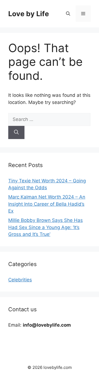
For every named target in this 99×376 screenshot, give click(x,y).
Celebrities (20, 279)
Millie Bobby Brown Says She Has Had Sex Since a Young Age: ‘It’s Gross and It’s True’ (45, 227)
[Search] (16, 132)
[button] (68, 13)
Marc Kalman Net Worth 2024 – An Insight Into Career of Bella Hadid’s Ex (46, 204)
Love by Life (28, 14)
